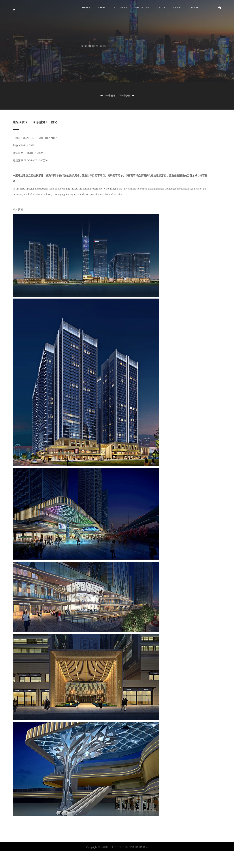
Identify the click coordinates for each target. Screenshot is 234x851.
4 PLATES (120, 7)
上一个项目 (109, 95)
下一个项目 (125, 95)
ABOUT (102, 7)
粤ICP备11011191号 (136, 847)
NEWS (177, 7)
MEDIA (160, 7)
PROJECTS (142, 7)
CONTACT (194, 7)
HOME (86, 7)
